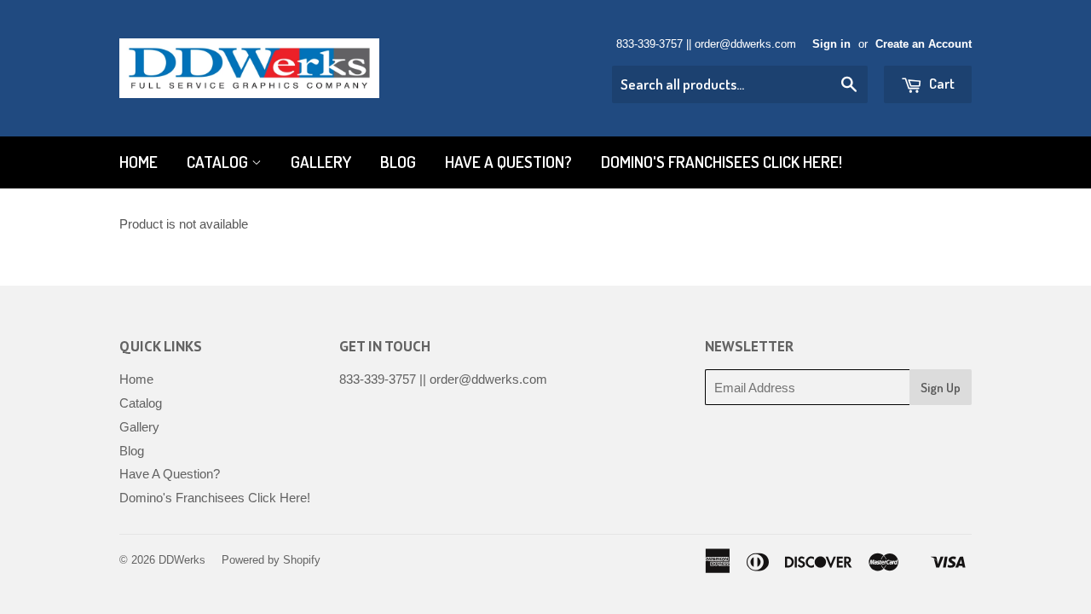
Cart (940, 83)
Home (138, 161)
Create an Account (923, 44)
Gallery (321, 161)
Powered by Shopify (271, 559)
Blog (398, 161)
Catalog (219, 161)
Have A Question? (508, 161)
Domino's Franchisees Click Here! (721, 161)
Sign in (831, 44)
